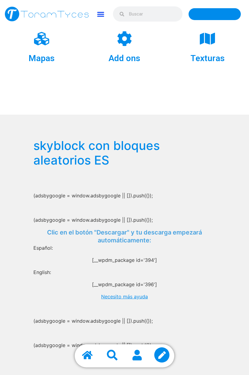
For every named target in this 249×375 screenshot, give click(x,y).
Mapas (42, 58)
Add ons (124, 58)
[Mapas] (41, 38)
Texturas (207, 58)
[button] (101, 14)
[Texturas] (207, 38)
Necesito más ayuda (124, 296)
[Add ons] (124, 38)
